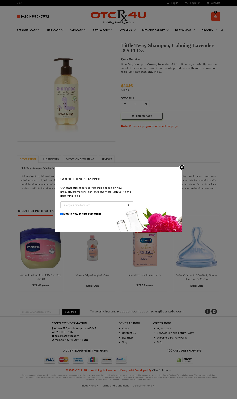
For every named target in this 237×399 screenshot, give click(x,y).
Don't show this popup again (82, 213)
